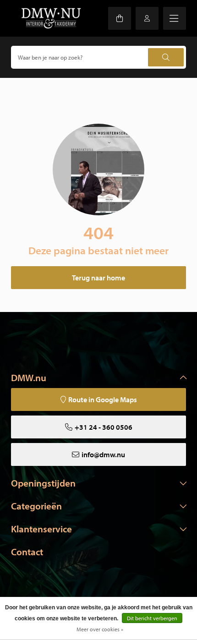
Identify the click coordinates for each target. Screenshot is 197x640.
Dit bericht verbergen (152, 618)
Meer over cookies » (100, 629)
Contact (27, 552)
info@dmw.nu (103, 454)
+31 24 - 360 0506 (103, 427)
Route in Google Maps (102, 399)
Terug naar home (98, 277)
